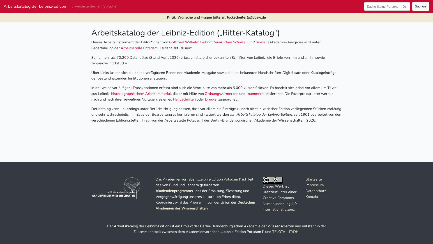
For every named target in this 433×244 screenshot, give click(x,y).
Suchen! (420, 6)
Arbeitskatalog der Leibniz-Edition (35, 6)
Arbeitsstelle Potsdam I (140, 48)
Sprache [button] (110, 6)
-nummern (255, 93)
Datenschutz (316, 190)
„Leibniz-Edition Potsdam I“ (219, 179)
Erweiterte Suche (85, 6)
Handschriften (184, 99)
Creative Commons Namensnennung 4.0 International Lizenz (280, 203)
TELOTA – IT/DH (285, 231)
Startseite (314, 179)
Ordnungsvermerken (221, 93)
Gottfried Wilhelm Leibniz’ (218, 42)
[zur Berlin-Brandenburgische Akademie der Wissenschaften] (116, 187)
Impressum (315, 185)
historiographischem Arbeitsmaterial (141, 93)
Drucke (210, 99)
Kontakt (312, 196)
